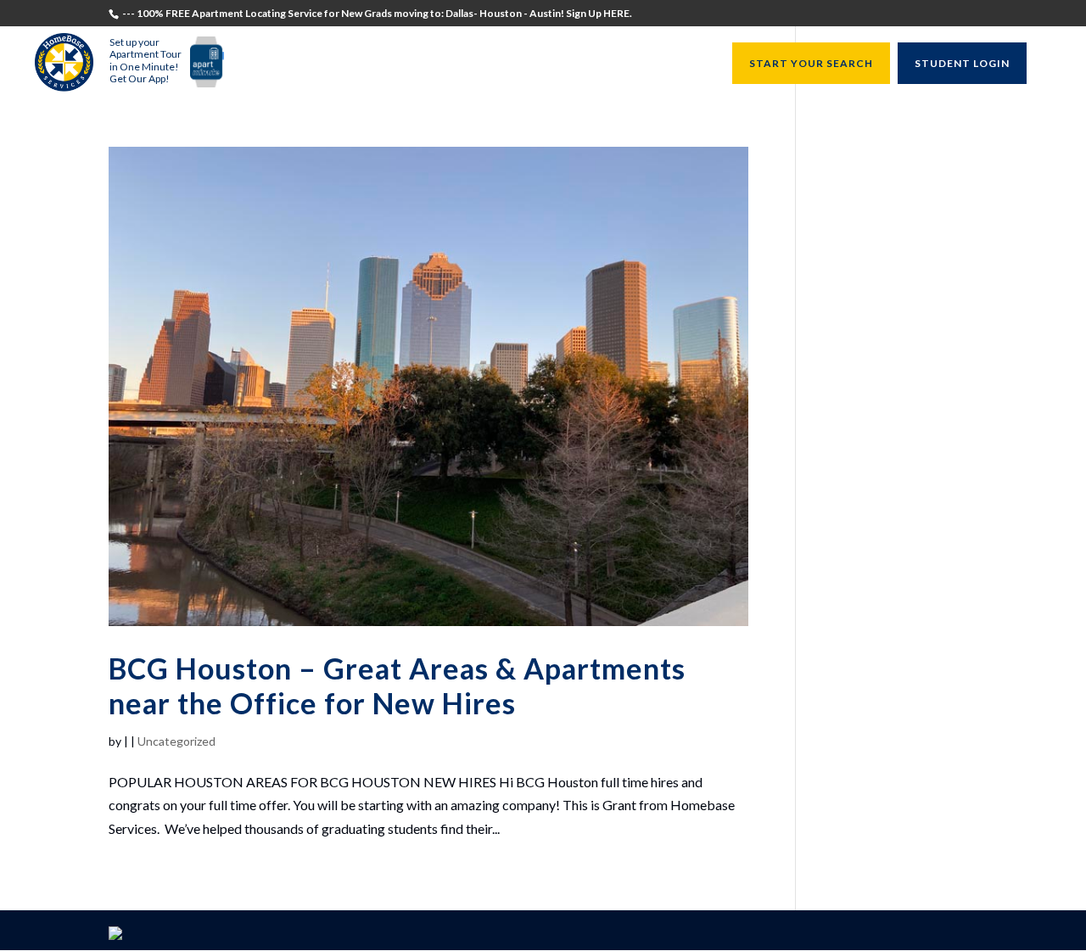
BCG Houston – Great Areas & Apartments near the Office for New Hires (397, 685)
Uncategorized (176, 741)
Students (370, 64)
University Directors (560, 64)
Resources (673, 64)
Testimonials (287, 64)
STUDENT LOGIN (962, 63)
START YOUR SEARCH (811, 63)
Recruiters (445, 64)
